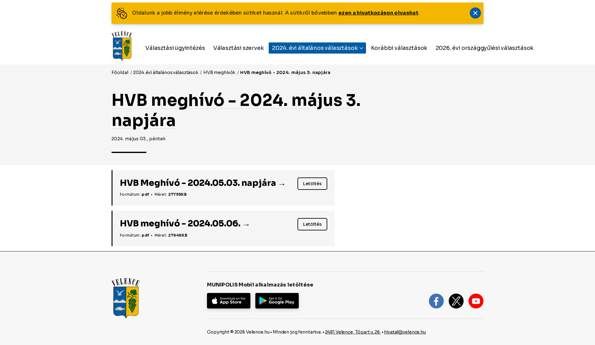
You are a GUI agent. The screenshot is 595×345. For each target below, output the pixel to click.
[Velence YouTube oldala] (476, 301)
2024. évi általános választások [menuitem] (315, 48)
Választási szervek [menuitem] (238, 48)
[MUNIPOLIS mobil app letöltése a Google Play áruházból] (277, 300)
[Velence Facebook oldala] (436, 301)
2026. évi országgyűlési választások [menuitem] (485, 48)
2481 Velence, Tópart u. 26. (353, 332)
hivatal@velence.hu (404, 332)
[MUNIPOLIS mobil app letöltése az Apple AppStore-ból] (228, 300)
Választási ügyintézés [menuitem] (175, 48)
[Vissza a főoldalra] (122, 46)
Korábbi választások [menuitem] (399, 48)
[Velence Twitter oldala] (456, 301)
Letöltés (315, 185)
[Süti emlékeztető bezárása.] (475, 13)
